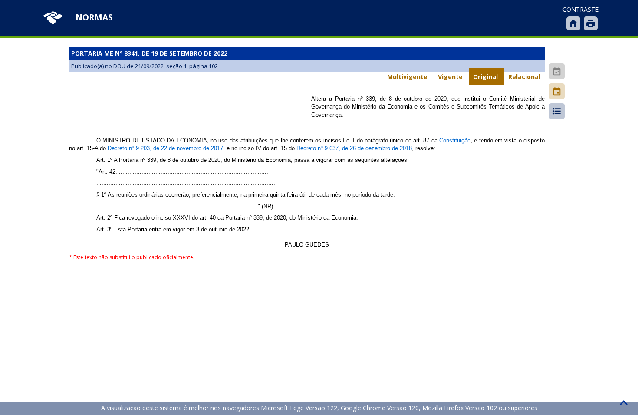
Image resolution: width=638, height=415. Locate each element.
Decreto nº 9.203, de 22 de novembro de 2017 (165, 148)
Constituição (454, 140)
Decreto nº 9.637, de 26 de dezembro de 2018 (354, 148)
